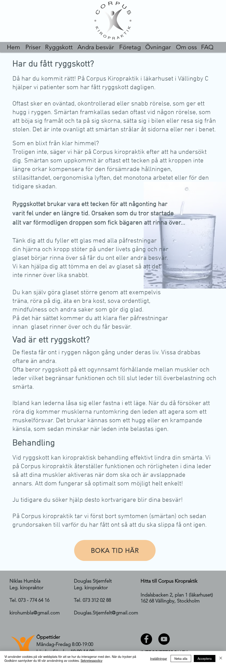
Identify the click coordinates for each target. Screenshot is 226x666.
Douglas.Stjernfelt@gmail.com (106, 613)
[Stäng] (220, 658)
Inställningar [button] (158, 658)
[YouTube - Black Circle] (164, 639)
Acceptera (205, 658)
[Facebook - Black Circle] (146, 639)
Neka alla (180, 658)
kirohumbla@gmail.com (34, 613)
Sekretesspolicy (91, 660)
